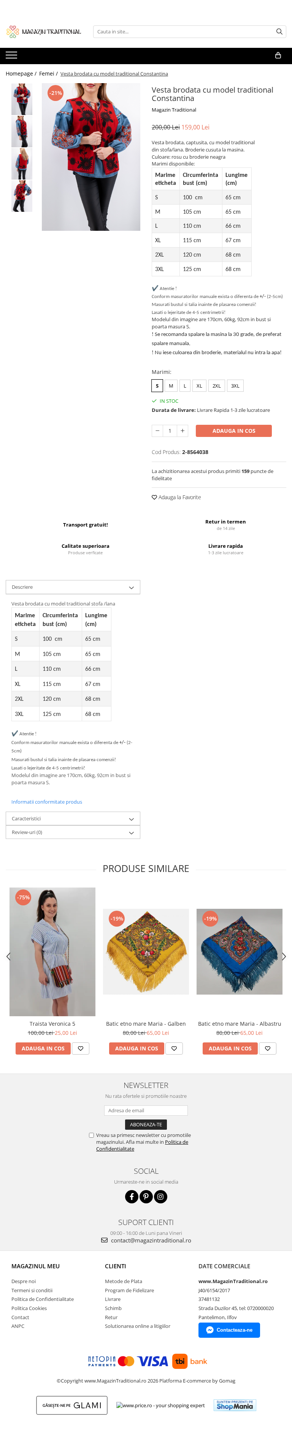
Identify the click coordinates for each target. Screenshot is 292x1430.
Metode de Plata (123, 1281)
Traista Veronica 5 (52, 1023)
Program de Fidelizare (129, 1290)
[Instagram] (160, 1196)
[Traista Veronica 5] (52, 952)
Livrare (113, 1299)
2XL (217, 385)
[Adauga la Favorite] (80, 1048)
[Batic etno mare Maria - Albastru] (239, 952)
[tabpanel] (91, 157)
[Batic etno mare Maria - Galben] (146, 952)
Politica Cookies (29, 1308)
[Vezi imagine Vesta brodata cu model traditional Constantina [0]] (22, 99)
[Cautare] (279, 31)
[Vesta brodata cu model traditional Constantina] (91, 157)
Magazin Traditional (174, 109)
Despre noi (23, 1281)
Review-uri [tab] (27, 832)
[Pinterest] (146, 1196)
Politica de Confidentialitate (42, 1299)
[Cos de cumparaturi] (278, 55)
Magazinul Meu (35, 1266)
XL (199, 385)
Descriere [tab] (22, 586)
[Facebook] (131, 1196)
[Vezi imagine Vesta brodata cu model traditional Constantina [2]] (22, 164)
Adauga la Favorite (179, 497)
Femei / (49, 73)
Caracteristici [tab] (26, 818)
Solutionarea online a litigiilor (137, 1326)
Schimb (113, 1308)
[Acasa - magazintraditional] (44, 31)
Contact (20, 1317)
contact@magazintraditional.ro (150, 1240)
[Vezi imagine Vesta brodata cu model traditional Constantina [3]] (22, 196)
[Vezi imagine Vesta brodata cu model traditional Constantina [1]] (22, 131)
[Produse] (12, 57)
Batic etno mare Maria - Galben (146, 1023)
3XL (235, 385)
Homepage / (22, 73)
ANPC (17, 1326)
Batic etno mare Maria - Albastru (239, 1023)
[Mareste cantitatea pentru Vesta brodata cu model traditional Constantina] (182, 431)
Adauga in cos (234, 430)
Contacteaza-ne (234, 1330)
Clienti (115, 1266)
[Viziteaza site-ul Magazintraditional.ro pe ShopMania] (235, 1405)
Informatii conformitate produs (46, 801)
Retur (111, 1317)
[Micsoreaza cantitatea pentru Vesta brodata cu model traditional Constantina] (157, 431)
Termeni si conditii (31, 1290)
